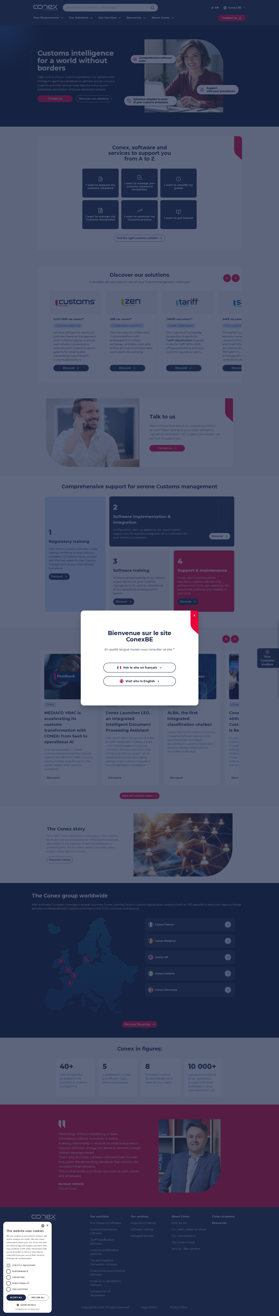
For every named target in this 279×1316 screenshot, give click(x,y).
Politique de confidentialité (18, 1258)
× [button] (47, 1225)
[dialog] (27, 1267)
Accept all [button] (16, 1297)
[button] (27, 1305)
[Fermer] (194, 615)
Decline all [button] (38, 1297)
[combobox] (42, 1225)
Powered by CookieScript (28, 1309)
